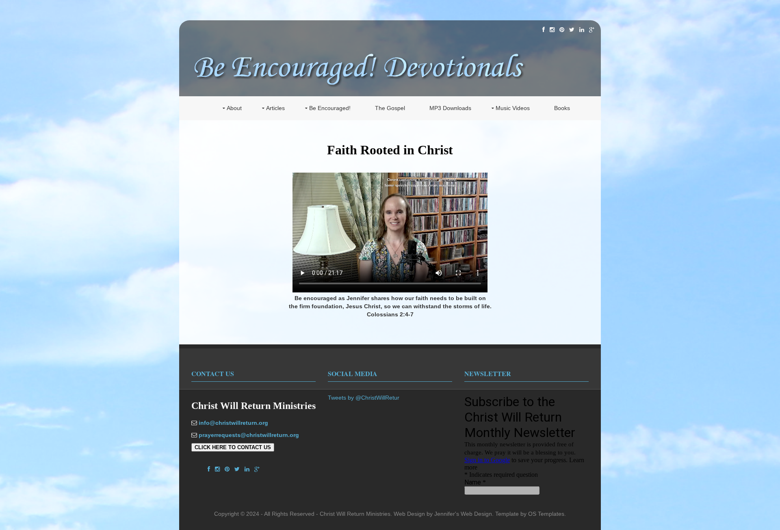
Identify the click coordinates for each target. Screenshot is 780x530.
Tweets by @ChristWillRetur (363, 397)
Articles (275, 108)
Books (562, 108)
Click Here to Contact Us (233, 447)
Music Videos (513, 108)
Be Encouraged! (330, 108)
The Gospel (390, 108)
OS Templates (546, 514)
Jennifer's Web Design (463, 514)
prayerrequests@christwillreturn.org (249, 435)
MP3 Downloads (450, 108)
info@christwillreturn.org (233, 423)
